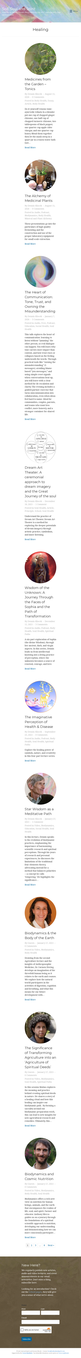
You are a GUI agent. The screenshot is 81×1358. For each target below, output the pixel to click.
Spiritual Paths (44, 1081)
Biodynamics (31, 215)
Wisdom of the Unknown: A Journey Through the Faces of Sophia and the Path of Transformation (39, 602)
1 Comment (41, 504)
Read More (30, 147)
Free (43, 323)
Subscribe (27, 1339)
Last (43, 1309)
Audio (37, 212)
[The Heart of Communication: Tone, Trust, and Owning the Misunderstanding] (40, 271)
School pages (35, 1291)
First (24, 1309)
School (38, 511)
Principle (29, 511)
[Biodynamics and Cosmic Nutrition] (40, 1153)
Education (30, 326)
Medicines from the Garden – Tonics (38, 84)
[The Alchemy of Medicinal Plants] (40, 175)
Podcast (45, 212)
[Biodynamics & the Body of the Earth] (40, 912)
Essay (50, 100)
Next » (51, 1245)
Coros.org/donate (63, 1353)
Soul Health (40, 507)
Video (37, 825)
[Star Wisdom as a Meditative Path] (40, 788)
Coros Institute (27, 1353)
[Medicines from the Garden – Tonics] (40, 58)
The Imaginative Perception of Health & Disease (39, 722)
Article (28, 103)
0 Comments (38, 97)
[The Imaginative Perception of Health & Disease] (40, 696)
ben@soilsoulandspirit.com (56, 1351)
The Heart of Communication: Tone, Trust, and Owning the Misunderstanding (40, 301)
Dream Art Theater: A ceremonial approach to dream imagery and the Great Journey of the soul (40, 481)
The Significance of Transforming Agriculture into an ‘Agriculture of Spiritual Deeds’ (40, 1057)
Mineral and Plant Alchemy (38, 218)
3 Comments (38, 319)
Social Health (42, 326)
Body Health (40, 100)
